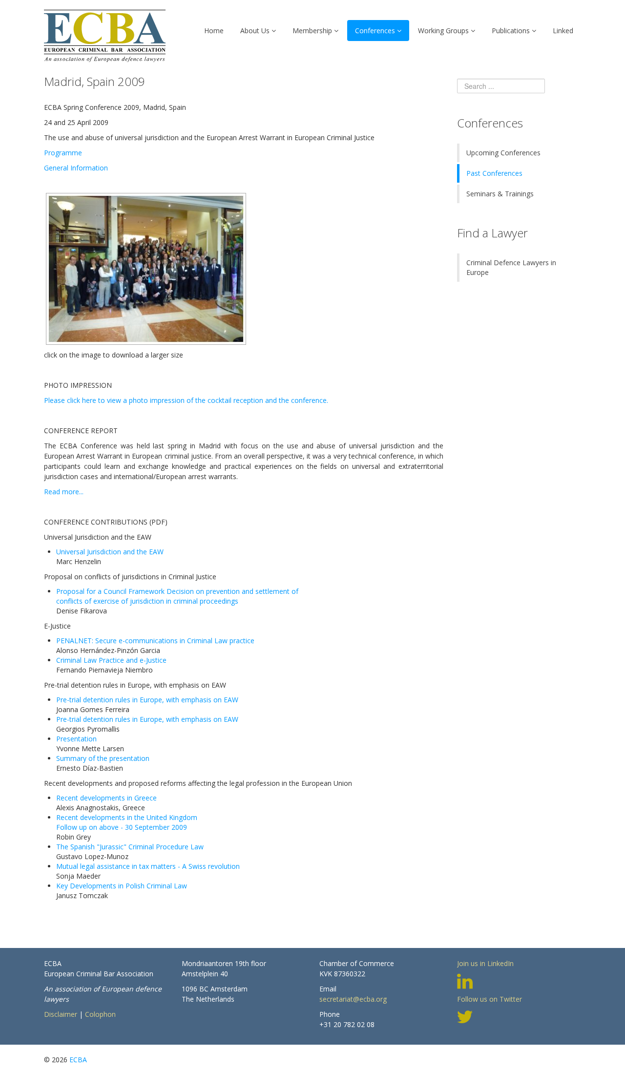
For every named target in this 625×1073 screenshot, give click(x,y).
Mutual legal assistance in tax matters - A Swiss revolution (148, 866)
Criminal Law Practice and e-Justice (111, 660)
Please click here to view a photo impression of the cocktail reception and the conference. (186, 400)
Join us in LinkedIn (485, 963)
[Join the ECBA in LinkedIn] (465, 980)
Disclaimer (60, 1014)
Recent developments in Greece (106, 797)
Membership (312, 30)
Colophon (100, 1014)
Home (214, 30)
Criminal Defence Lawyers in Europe (511, 267)
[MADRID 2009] (146, 268)
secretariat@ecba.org (353, 999)
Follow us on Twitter (489, 999)
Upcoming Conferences (503, 152)
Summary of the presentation (102, 758)
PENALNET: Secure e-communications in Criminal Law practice (155, 640)
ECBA (78, 1059)
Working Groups (443, 30)
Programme (63, 152)
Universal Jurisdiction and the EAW (110, 551)
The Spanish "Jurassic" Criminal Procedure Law (130, 846)
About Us (255, 30)
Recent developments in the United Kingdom (126, 817)
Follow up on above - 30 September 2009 (121, 827)
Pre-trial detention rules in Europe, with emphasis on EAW (147, 699)
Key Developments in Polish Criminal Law (121, 885)
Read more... (63, 491)
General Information (76, 167)
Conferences (375, 30)
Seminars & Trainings (500, 193)
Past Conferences (494, 173)
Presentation (76, 738)
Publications (511, 30)
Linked (563, 30)
